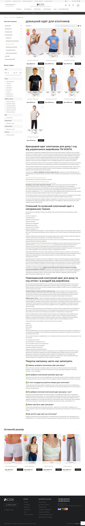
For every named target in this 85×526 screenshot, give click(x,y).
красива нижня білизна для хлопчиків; (36, 177)
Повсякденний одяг (11, 47)
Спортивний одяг (10, 50)
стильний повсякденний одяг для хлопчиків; (37, 181)
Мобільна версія (12, 504)
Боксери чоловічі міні (11, 466)
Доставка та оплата (16, 1)
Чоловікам (27, 9)
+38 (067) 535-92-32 (64, 501)
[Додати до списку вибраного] (42, 32)
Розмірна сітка (42, 507)
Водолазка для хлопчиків (12, 40)
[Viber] (75, 1)
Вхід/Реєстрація (10, 509)
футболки (41, 191)
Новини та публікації (39, 1)
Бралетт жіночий (29, 466)
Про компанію (8, 1)
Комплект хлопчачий (32, 60)
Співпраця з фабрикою (45, 509)
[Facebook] (72, 1)
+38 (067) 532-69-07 (10, 4)
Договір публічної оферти (45, 517)
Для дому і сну (10, 44)
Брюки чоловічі (67, 466)
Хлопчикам (47, 9)
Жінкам (18, 9)
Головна (6, 17)
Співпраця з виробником (27, 1)
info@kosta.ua (63, 504)
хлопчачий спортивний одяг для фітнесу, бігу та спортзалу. (41, 183)
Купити (41, 63)
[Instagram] (77, 1)
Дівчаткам (37, 9)
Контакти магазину (48, 1)
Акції (55, 9)
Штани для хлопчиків (11, 53)
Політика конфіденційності (46, 514)
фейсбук (34, 13)
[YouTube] (79, 1)
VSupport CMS (78, 523)
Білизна (8, 37)
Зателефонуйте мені (9, 6)
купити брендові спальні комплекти (43, 244)
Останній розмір (63, 9)
